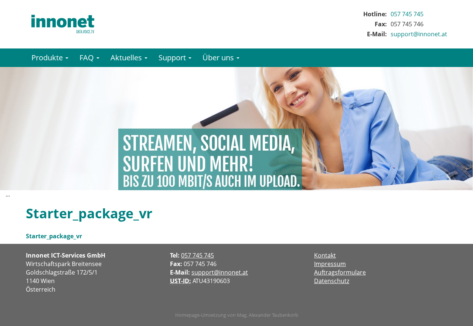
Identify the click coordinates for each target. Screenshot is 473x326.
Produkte (48, 58)
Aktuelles (127, 58)
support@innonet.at (419, 34)
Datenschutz (331, 281)
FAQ (87, 58)
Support (173, 58)
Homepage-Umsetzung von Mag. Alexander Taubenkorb (236, 315)
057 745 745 (407, 14)
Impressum (330, 264)
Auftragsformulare (340, 272)
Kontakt (325, 255)
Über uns (219, 58)
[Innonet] (63, 24)
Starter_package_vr (54, 236)
